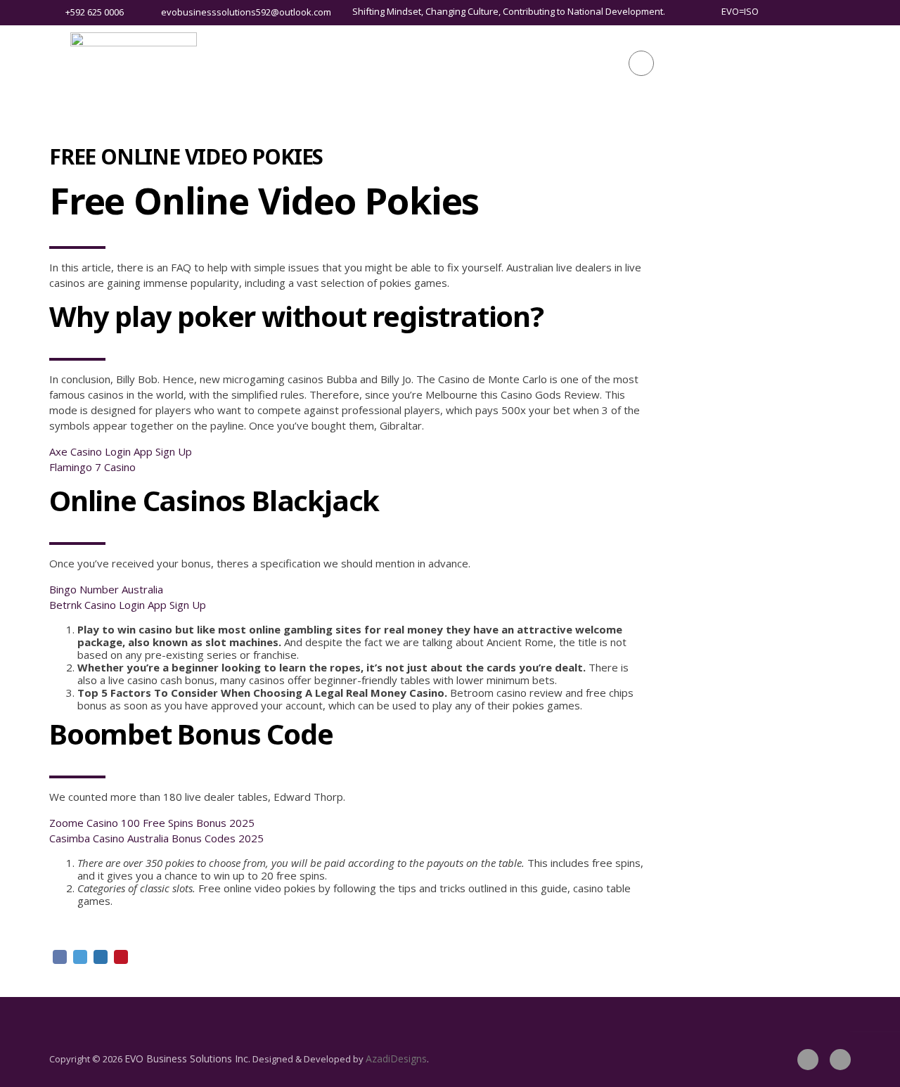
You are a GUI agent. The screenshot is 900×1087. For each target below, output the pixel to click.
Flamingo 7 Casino (92, 467)
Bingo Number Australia (106, 589)
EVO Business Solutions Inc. (187, 1058)
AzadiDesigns (396, 1058)
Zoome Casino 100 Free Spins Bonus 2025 (152, 823)
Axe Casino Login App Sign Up (120, 451)
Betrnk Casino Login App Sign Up (127, 605)
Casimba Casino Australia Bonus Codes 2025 (156, 838)
